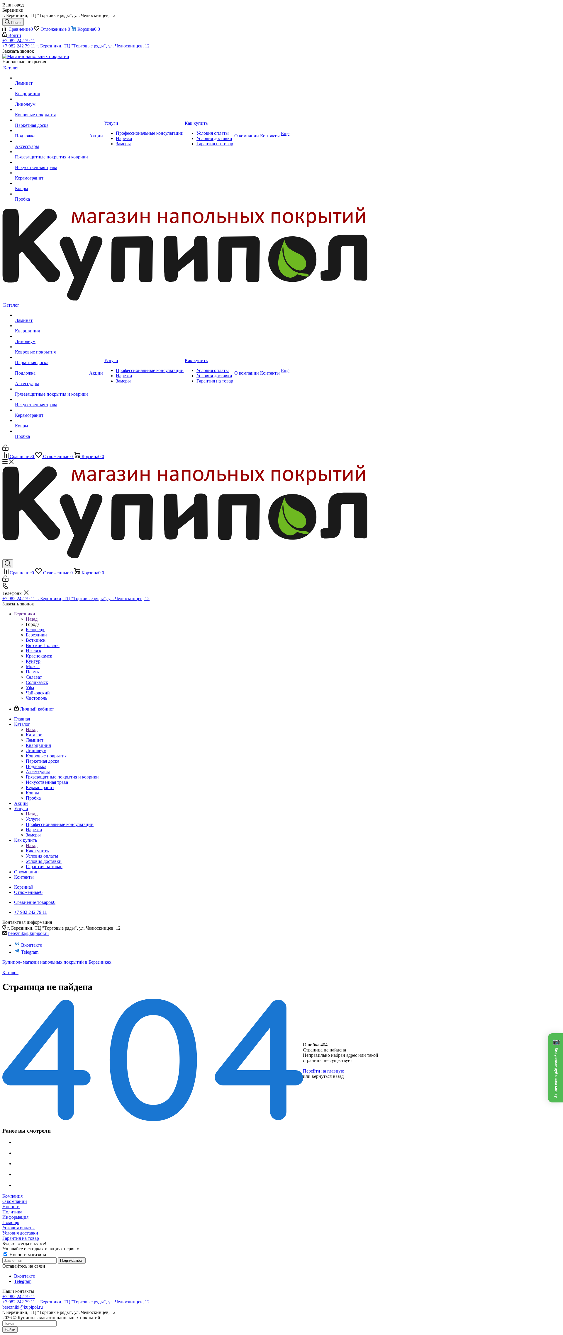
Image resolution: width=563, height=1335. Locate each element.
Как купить (37, 850)
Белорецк (35, 629)
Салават (34, 677)
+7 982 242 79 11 (18, 40)
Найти (10, 1329)
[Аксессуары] (51, 141)
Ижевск (33, 650)
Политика (12, 1211)
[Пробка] (51, 194)
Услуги (33, 819)
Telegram (29, 952)
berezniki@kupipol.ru (28, 933)
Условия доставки (20, 1232)
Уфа (30, 687)
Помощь (10, 1222)
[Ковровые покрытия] (51, 109)
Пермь (32, 671)
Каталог (34, 734)
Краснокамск (39, 655)
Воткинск (35, 640)
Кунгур (33, 661)
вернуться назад (328, 1076)
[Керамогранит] (51, 172)
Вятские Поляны (43, 645)
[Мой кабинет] (5, 449)
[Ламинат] (51, 78)
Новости (11, 1206)
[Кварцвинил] (51, 88)
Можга (33, 666)
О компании (14, 1201)
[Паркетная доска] (51, 120)
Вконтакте (31, 945)
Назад (32, 619)
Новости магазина (27, 1254)
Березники (36, 634)
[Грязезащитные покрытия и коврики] (51, 151)
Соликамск (37, 682)
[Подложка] (51, 130)
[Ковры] (51, 183)
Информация (15, 1217)
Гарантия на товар (20, 1238)
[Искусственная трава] (51, 162)
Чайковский (38, 692)
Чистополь (36, 698)
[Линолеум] (51, 99)
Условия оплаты (18, 1227)
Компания (12, 1196)
